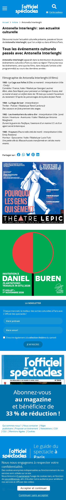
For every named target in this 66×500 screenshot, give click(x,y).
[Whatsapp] (23, 155)
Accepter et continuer (34, 488)
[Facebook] (18, 155)
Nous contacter (30, 425)
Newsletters (46, 428)
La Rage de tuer (16, 102)
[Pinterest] (33, 155)
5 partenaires (23, 476)
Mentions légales (17, 431)
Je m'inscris (33, 344)
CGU (4, 431)
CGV (56, 428)
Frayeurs (12, 131)
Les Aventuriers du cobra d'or (22, 114)
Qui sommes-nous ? (11, 425)
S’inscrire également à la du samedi (31, 337)
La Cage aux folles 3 (18, 82)
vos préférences (12, 479)
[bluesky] (28, 155)
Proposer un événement (26, 428)
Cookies (31, 431)
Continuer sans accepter (33, 495)
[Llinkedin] (38, 155)
